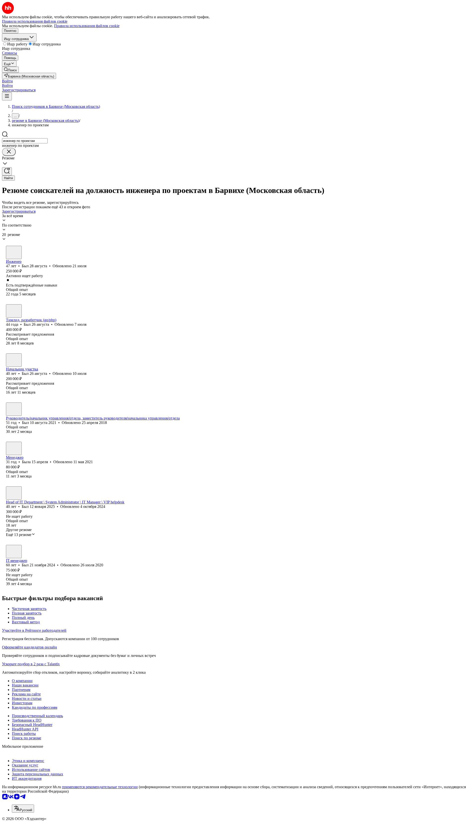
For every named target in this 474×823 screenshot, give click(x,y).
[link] (10, 70)
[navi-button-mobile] (7, 96)
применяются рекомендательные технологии (100, 787)
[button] (7, 81)
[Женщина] (14, 448)
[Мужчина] (14, 252)
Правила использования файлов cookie (86, 26)
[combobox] (25, 140)
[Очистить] (9, 152)
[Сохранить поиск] (7, 171)
